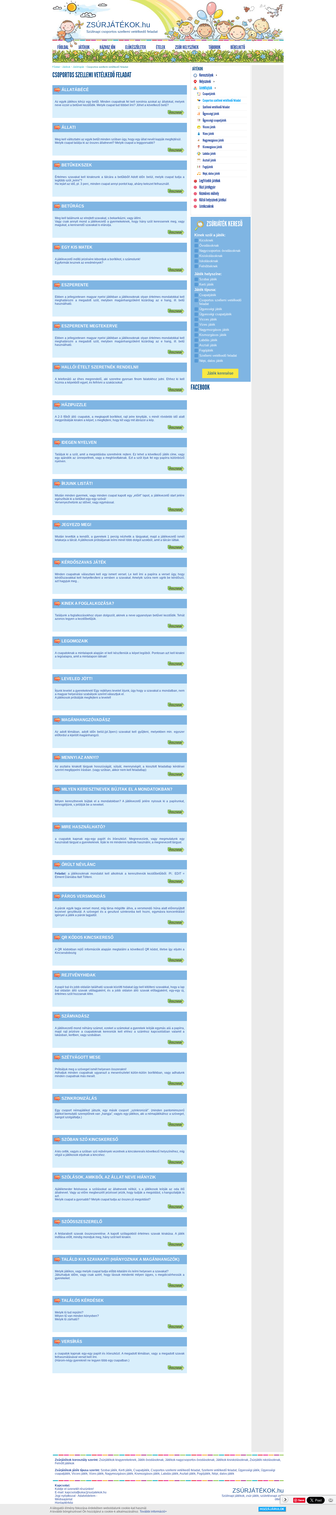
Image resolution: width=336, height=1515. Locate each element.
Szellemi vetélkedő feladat (219, 1470)
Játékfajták (78, 67)
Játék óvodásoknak (151, 1460)
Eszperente (75, 285)
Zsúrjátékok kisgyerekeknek (117, 1460)
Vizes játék (96, 1473)
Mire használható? (83, 827)
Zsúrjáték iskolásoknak (265, 1460)
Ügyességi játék (249, 1470)
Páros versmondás (83, 896)
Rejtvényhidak (78, 975)
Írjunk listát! (77, 483)
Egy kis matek (76, 247)
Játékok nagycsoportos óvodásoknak (189, 1460)
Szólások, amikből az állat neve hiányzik (108, 1177)
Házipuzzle (74, 405)
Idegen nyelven (79, 442)
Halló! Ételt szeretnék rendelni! (99, 367)
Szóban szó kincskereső (89, 1139)
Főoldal (56, 67)
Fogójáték (203, 1473)
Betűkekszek (76, 165)
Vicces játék (80, 1473)
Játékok (66, 67)
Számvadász (75, 1016)
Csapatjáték (141, 1470)
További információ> (153, 1511)
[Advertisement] (119, 1416)
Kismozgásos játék (147, 1473)
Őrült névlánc (78, 864)
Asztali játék (188, 1473)
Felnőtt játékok (64, 1463)
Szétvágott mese (81, 1057)
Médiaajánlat (63, 1499)
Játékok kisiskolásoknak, (232, 1460)
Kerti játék (125, 1470)
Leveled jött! (76, 679)
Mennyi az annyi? (80, 757)
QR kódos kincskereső (87, 937)
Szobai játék (109, 1470)
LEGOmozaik (74, 641)
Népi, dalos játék (223, 1473)
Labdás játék (169, 1473)
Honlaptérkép (64, 1502)
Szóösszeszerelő (81, 1222)
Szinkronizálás (79, 1098)
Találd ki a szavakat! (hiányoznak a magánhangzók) (120, 1259)
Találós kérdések (82, 1300)
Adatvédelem (86, 1496)
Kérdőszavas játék (83, 562)
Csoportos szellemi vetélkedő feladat (175, 1470)
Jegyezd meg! (76, 525)
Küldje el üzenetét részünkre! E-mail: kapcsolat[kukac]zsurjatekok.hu (81, 1490)
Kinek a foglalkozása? (87, 603)
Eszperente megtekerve (89, 326)
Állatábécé (75, 90)
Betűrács (72, 206)
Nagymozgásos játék (119, 1473)
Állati (68, 127)
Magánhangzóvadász (85, 720)
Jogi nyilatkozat (65, 1496)
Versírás (71, 1342)
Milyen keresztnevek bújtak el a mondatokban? (116, 789)
